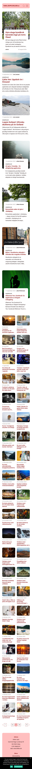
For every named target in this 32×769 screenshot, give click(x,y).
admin (7, 49)
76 (26, 724)
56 (12, 724)
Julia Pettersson (20, 247)
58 (19, 724)
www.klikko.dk (17, 748)
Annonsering (16, 756)
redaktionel (5, 77)
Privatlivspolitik (18, 766)
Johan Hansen (20, 161)
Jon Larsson (16, 74)
